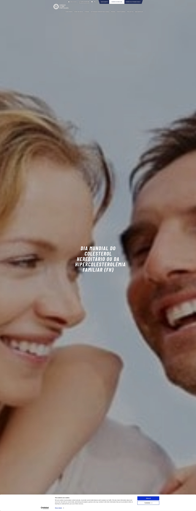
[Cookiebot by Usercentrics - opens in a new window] (45, 508)
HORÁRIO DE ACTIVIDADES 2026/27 (133, 1)
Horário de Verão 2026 (116, 1)
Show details (58, 508)
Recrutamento (104, 1)
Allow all (148, 498)
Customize (147, 502)
